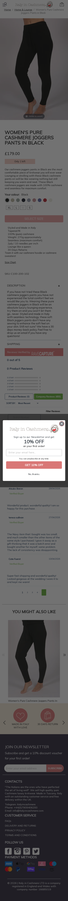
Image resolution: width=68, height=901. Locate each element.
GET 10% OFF (34, 465)
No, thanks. (34, 474)
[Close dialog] (61, 423)
